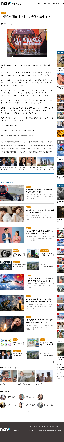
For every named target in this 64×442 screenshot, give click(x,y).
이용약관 (36, 426)
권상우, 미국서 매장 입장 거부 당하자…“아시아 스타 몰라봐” (30, 398)
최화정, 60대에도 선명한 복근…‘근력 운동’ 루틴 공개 (12, 398)
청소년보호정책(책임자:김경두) (53, 426)
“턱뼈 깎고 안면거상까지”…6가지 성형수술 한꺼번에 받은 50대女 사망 (44, 383)
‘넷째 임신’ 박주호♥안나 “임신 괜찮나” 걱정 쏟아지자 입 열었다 (49, 398)
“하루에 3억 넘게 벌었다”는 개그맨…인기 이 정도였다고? (30, 405)
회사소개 (31, 426)
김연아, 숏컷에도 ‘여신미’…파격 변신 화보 (12, 404)
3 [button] (28, 411)
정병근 (2, 23)
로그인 (27, 426)
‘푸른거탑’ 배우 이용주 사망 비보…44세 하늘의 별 (26, 383)
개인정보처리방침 (42, 426)
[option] (27, 403)
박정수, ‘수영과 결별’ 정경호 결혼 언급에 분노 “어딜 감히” (49, 405)
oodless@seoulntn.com (26, 130)
